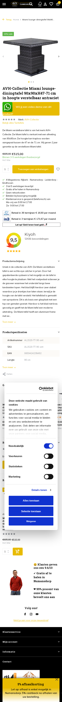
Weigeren (31, 416)
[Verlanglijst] (51, 4)
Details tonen (39, 384)
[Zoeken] (31, 4)
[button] (29, 82)
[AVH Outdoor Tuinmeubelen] (21, 4)
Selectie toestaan (31, 406)
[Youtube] (37, 614)
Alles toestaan (31, 395)
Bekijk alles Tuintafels (13, 122)
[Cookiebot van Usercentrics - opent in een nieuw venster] (40, 284)
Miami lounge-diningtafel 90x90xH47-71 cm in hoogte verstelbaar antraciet (14, 524)
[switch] (48, 351)
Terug (8, 19)
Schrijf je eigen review (16, 464)
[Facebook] (25, 614)
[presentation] (3, 56)
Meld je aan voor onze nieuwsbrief (31, 620)
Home (16, 19)
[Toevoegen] (18, 551)
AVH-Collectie (31, 119)
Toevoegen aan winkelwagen (33, 169)
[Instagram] (31, 614)
